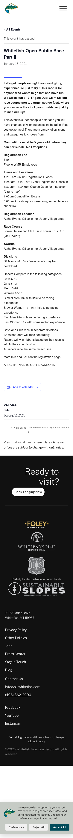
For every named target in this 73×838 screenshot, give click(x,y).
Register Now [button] (13, 75)
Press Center (15, 654)
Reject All (39, 827)
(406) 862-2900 (18, 695)
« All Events (12, 29)
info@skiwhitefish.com (22, 687)
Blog (8, 670)
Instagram (13, 723)
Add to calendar (23, 387)
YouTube (12, 715)
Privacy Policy (16, 630)
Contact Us (14, 679)
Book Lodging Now (28, 492)
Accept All (59, 827)
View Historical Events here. (23, 442)
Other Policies (16, 638)
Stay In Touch (15, 662)
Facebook (12, 707)
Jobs (8, 646)
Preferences (16, 827)
